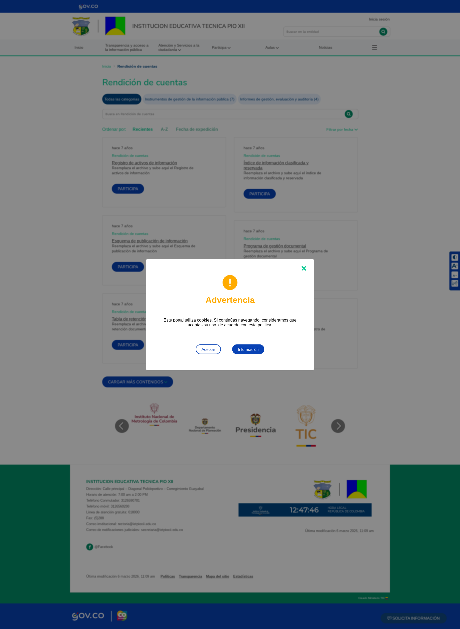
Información (248, 349)
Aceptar (208, 349)
